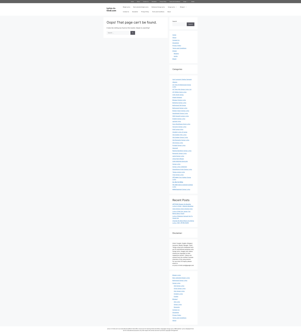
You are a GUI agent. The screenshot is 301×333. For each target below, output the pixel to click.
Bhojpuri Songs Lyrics (179, 100)
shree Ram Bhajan (178, 159)
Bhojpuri (182, 7)
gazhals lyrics (176, 121)
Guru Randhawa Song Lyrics (181, 124)
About (138, 1)
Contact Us (146, 1)
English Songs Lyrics (178, 119)
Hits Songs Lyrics (179, 291)
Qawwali (175, 148)
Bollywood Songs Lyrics (158, 7)
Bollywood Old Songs (179, 105)
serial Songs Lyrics (178, 156)
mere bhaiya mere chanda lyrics (182, 209)
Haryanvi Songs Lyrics (179, 127)
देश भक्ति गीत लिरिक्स (177, 182)
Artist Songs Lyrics (180, 288)
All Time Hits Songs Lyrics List (181, 89)
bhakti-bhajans (177, 97)
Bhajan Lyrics (126, 7)
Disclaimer (154, 1)
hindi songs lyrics (177, 129)
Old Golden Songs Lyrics (180, 137)
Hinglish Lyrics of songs (179, 132)
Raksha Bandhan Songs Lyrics (181, 151)
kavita (176, 56)
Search (174, 21)
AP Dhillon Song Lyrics (179, 92)
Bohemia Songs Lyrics (179, 103)
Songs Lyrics (171, 7)
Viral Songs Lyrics (178, 175)
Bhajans (176, 53)
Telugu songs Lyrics (178, 172)
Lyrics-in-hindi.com (111, 9)
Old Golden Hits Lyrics (179, 135)
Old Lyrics (177, 302)
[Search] (132, 33)
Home (132, 1)
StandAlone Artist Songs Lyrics (182, 169)
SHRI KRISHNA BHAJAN (180, 161)
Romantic (177, 307)
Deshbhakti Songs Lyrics (180, 113)
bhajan (184, 1)
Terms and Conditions (174, 1)
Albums (174, 82)
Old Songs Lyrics (177, 143)
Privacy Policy (163, 1)
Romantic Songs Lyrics (179, 153)
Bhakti (192, 1)
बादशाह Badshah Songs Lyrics (181, 189)
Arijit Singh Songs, (178, 95)
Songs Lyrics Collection (179, 167)
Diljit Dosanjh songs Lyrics (180, 116)
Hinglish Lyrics (178, 294)
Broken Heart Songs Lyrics (180, 111)
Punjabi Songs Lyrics (178, 145)
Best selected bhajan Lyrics (140, 7)
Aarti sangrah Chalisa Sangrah (182, 79)
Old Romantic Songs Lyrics (180, 140)
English (176, 296)
